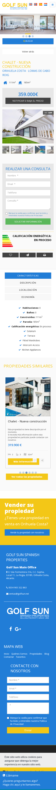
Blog (46, 653)
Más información (24, 461)
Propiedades (36, 653)
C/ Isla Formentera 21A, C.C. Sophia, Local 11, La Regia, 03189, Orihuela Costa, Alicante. (27, 575)
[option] (28, 24)
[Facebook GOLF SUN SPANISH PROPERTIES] (11, 629)
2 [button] (26, 36)
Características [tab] (28, 275)
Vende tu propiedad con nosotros (27, 532)
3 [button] (29, 36)
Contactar (9, 656)
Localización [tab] (28, 289)
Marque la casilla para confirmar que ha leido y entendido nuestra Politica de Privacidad (28, 214)
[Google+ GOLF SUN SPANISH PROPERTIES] (19, 629)
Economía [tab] (28, 296)
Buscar (29, 41)
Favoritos (21, 656)
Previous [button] (3, 23)
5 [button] (32, 472)
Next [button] (52, 23)
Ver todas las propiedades (27, 476)
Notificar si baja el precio (28, 100)
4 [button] (32, 36)
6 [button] (35, 472)
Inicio (6, 653)
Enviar (28, 730)
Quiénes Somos (19, 653)
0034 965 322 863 (17, 587)
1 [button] (23, 36)
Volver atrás (28, 51)
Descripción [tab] (28, 282)
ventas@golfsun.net (18, 593)
